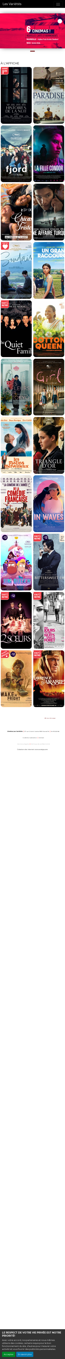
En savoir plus (25, 1354)
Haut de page (51, 718)
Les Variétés (12, 4)
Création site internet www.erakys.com (32, 749)
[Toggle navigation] (58, 4)
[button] (1, 30)
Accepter (9, 1354)
